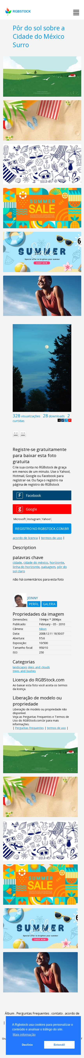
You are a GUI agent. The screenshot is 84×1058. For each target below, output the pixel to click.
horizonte (57, 562)
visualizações (30, 416)
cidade (17, 562)
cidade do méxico (35, 562)
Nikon (42, 629)
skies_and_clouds (39, 667)
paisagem (48, 567)
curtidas (18, 421)
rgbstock (22, 11)
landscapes (20, 667)
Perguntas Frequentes (29, 728)
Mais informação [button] (24, 1034)
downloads (57, 416)
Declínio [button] (27, 1044)
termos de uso (56, 728)
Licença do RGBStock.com (38, 680)
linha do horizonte (26, 567)
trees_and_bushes (24, 671)
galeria (49, 604)
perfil (34, 604)
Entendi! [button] (59, 1044)
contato (57, 1013)
